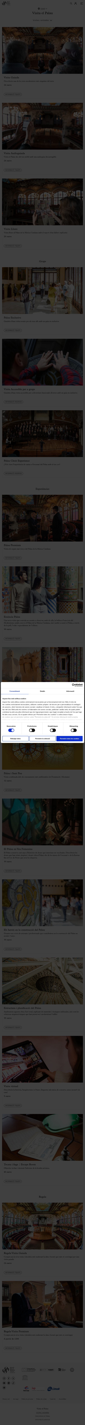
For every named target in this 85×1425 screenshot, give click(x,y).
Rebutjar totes (15, 739)
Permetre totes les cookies (69, 739)
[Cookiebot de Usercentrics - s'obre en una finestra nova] (73, 685)
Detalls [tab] (42, 691)
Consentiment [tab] (15, 691)
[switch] (32, 730)
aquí (18, 719)
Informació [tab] (70, 691)
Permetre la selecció (42, 739)
